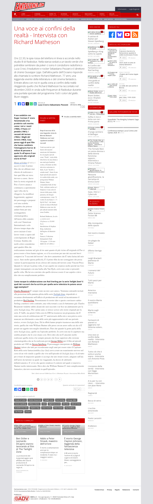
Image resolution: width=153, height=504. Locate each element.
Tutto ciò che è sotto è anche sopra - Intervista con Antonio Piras (96, 355)
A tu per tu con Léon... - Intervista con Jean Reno (96, 383)
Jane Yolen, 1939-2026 (127, 97)
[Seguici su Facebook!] (111, 34)
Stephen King (34, 408)
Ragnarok (92, 393)
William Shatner (34, 404)
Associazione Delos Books (27, 491)
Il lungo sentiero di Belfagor (95, 133)
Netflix (65, 19)
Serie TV (53, 14)
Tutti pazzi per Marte (95, 281)
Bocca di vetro (94, 400)
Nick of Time (76, 404)
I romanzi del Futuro (94, 271)
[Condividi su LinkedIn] (35, 104)
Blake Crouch (74, 19)
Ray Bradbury (70, 408)
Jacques (28, 412)
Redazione (126, 490)
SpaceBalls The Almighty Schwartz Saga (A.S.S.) (123, 120)
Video (102, 14)
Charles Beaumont (22, 290)
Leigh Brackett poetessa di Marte (95, 260)
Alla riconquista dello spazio (95, 224)
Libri (25, 14)
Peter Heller (48, 19)
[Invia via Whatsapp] (31, 104)
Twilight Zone (59, 294)
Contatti (136, 490)
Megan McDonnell (121, 19)
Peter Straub (58, 408)
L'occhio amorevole (93, 409)
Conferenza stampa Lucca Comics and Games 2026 (122, 132)
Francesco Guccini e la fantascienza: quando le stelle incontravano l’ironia (128, 53)
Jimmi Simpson (108, 19)
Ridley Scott (38, 19)
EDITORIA (121, 83)
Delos (113, 14)
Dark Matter (98, 19)
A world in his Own (21, 408)
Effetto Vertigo (95, 250)
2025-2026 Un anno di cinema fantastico (127, 64)
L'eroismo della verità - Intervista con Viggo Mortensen (96, 369)
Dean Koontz (46, 408)
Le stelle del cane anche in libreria (128, 87)
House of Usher (20, 162)
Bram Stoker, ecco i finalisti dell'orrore (94, 97)
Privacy (109, 490)
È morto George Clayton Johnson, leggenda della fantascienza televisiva (73, 444)
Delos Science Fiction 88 (94, 214)
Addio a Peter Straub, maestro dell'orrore (48, 441)
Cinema (39, 14)
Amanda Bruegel (86, 19)
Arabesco (92, 426)
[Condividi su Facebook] (19, 104)
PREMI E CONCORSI (124, 72)
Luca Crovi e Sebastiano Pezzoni (53, 105)
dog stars (57, 19)
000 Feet (66, 404)
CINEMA (121, 60)
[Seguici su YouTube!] (127, 34)
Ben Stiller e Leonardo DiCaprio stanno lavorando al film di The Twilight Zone (25, 445)
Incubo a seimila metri (72, 117)
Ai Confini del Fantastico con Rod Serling (95, 67)
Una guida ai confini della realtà (94, 82)
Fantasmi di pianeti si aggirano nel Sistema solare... (95, 323)
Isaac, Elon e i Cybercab (94, 192)
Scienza (65, 14)
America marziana (92, 291)
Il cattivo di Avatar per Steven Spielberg (96, 38)
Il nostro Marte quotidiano (95, 301)
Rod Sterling (28, 300)
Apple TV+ (29, 19)
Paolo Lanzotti (94, 418)
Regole (117, 490)
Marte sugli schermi (93, 311)
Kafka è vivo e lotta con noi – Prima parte (94, 119)
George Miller (57, 341)
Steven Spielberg (39, 344)
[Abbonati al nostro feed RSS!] (135, 34)
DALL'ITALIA (122, 49)
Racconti (90, 14)
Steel (44, 404)
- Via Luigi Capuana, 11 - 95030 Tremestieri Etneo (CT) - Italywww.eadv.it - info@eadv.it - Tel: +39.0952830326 (52, 498)
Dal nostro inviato (96, 233)
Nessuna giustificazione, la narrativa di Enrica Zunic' (96, 178)
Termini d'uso (99, 490)
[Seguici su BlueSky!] (119, 34)
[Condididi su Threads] (27, 104)
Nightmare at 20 (54, 404)
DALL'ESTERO (21, 431)
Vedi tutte (134, 112)
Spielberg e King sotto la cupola (95, 52)
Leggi (124, 58)
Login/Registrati (134, 9)
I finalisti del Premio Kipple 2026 (128, 75)
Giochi (77, 14)
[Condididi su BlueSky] (23, 104)
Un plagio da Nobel (94, 241)
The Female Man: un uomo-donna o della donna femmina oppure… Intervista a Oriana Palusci (96, 155)
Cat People (18, 412)
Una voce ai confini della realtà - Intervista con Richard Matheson (96, 339)
